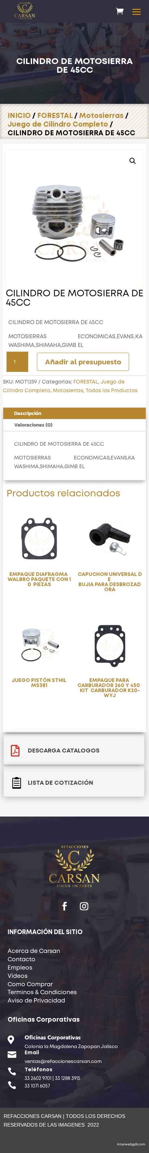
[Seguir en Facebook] (64, 906)
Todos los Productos (111, 391)
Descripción (27, 413)
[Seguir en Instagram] (84, 906)
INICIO (19, 116)
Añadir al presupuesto (83, 361)
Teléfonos (38, 1070)
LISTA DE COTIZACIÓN (60, 783)
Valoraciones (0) (33, 425)
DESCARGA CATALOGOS (63, 751)
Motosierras (101, 116)
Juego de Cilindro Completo (58, 125)
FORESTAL (55, 116)
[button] (132, 161)
